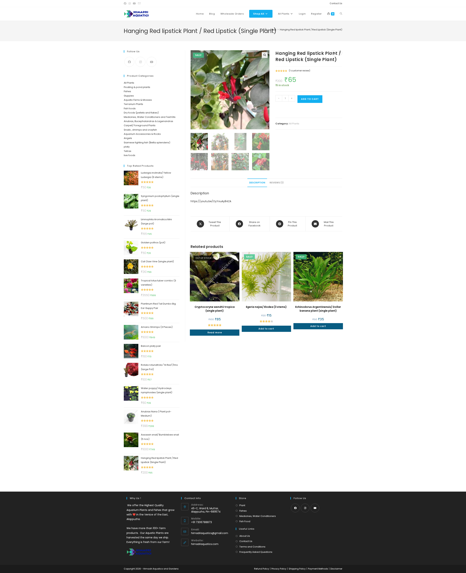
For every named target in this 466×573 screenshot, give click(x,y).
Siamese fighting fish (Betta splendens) (147, 142)
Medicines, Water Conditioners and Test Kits (149, 117)
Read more (215, 332)
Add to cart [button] (266, 328)
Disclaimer (336, 568)
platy (127, 146)
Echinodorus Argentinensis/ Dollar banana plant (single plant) (318, 309)
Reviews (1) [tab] (277, 182)
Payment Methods (318, 568)
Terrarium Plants (133, 104)
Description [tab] (257, 182)
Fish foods (130, 108)
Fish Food (244, 521)
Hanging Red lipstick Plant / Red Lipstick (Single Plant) (311, 29)
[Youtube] (152, 62)
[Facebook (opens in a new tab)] (125, 3)
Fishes (127, 91)
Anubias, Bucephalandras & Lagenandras (148, 121)
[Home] (265, 29)
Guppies (129, 95)
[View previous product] (333, 52)
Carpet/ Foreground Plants (139, 125)
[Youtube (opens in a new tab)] (134, 3)
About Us (244, 536)
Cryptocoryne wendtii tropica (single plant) (215, 309)
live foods (129, 155)
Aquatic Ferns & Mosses (138, 100)
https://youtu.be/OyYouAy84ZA (211, 201)
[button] (265, 55)
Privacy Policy (278, 568)
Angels (128, 138)
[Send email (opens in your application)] (139, 3)
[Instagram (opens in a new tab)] (129, 3)
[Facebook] (129, 62)
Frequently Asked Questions (255, 552)
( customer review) (299, 70)
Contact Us (336, 3)
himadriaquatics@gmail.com (209, 533)
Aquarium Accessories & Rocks (142, 134)
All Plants (294, 123)
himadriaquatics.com (204, 544)
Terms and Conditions (252, 546)
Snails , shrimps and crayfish (140, 130)
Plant (242, 505)
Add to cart (310, 99)
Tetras (127, 151)
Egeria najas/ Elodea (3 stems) (266, 307)
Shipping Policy (297, 568)
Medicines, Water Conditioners (257, 516)
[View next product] (339, 52)
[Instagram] (140, 62)
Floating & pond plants (137, 87)
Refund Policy (261, 568)
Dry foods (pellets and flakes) (141, 112)
